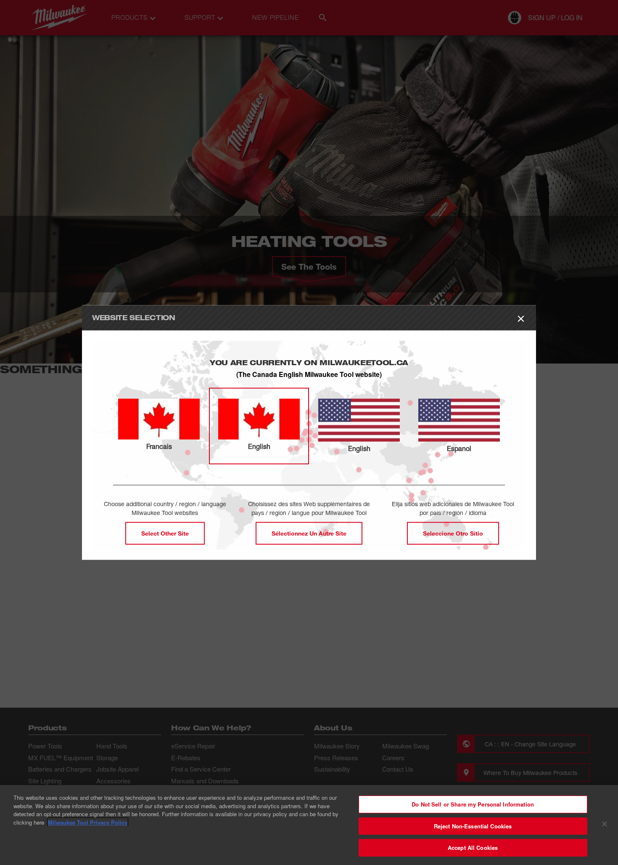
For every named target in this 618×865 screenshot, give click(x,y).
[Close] (604, 824)
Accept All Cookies (473, 848)
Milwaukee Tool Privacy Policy (87, 822)
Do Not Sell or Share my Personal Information (473, 804)
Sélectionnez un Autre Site (309, 532)
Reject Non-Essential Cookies (473, 826)
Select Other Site (165, 532)
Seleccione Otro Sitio (453, 532)
